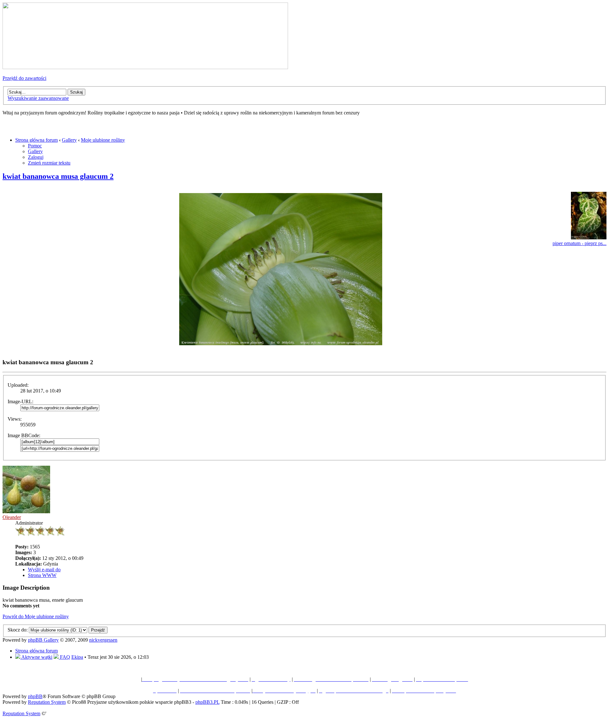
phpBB (35, 696)
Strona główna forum (36, 140)
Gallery (69, 140)
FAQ (64, 657)
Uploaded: (18, 385)
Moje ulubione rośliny (103, 140)
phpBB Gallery (43, 640)
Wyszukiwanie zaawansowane (38, 98)
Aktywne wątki (36, 657)
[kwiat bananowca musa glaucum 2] (280, 343)
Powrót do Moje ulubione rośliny (36, 616)
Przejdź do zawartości (24, 78)
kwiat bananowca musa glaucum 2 (58, 176)
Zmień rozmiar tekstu (49, 162)
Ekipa (77, 657)
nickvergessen (103, 640)
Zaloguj (35, 157)
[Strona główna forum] (145, 67)
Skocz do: (18, 629)
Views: (15, 419)
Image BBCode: (24, 435)
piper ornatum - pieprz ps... (579, 243)
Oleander (12, 517)
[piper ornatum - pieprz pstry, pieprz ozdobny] (588, 237)
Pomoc (35, 145)
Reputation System (47, 702)
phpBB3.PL (207, 702)
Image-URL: (20, 401)
